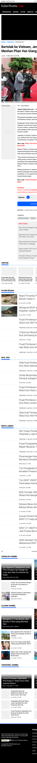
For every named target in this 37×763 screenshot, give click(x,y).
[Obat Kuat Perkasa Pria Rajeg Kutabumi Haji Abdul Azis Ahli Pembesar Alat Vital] (9, 416)
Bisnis (34, 750)
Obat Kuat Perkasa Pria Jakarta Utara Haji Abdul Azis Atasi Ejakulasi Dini (25, 279)
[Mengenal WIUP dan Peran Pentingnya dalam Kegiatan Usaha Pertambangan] (9, 311)
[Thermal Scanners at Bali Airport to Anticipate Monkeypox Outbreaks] (5, 596)
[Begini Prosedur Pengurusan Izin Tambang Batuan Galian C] (9, 299)
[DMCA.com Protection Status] (18, 740)
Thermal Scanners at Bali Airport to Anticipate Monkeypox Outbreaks (21, 594)
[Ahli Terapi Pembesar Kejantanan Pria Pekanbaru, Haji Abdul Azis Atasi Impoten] (9, 435)
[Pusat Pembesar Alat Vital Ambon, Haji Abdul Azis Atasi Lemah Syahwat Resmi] (9, 403)
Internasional (6, 12)
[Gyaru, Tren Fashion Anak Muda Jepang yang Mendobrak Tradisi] (5, 645)
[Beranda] (12, 6)
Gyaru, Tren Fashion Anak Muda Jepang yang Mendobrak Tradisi (21, 643)
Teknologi (30, 12)
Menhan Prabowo (23, 218)
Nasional (16, 12)
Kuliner (34, 753)
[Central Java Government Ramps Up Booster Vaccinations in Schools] (5, 586)
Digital (34, 745)
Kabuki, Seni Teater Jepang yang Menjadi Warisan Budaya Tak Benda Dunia (21, 654)
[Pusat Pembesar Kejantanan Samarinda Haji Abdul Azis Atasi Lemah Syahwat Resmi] (9, 391)
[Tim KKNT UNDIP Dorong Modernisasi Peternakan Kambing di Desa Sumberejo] (9, 484)
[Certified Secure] (5, 740)
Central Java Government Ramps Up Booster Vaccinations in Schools (21, 584)
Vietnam (33, 218)
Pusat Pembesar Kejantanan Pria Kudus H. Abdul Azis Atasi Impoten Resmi (16, 680)
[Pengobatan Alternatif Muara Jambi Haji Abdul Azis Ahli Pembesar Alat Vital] (9, 271)
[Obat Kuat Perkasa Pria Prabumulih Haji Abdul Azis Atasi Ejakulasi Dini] (9, 366)
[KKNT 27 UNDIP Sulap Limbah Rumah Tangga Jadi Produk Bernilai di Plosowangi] (9, 532)
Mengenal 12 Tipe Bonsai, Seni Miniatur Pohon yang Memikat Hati (16, 621)
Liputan (22, 12)
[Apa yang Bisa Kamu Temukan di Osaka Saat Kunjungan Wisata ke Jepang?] (5, 635)
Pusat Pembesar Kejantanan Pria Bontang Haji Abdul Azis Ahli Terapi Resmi (21, 713)
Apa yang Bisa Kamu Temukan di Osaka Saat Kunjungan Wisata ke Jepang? (21, 633)
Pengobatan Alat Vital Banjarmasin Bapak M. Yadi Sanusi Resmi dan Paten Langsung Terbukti (19, 694)
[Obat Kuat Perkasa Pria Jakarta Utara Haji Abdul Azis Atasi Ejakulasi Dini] (26, 271)
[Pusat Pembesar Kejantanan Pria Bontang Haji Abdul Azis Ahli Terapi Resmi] (9, 323)
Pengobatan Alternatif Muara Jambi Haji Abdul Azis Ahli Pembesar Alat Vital (20, 703)
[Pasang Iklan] (5, 105)
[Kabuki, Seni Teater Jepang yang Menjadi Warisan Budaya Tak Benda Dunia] (5, 655)
